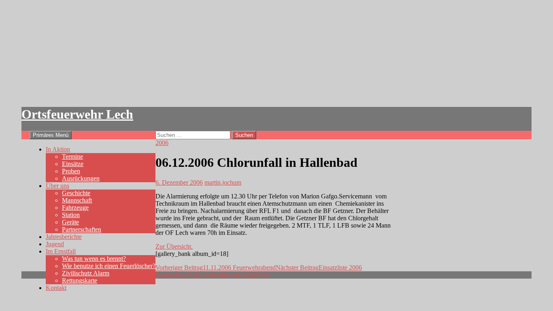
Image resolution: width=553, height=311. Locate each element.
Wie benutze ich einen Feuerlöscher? (108, 265)
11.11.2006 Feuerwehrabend (215, 267)
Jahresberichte (64, 236)
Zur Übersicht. (174, 246)
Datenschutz (171, 274)
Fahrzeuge (75, 207)
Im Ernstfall (61, 251)
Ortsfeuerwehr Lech (77, 114)
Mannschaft (77, 200)
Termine (72, 156)
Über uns (57, 185)
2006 (161, 142)
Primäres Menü (50, 135)
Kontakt (56, 287)
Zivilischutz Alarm (85, 273)
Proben (71, 171)
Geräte (70, 222)
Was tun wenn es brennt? (94, 258)
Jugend (55, 244)
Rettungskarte (79, 280)
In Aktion (58, 149)
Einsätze (72, 163)
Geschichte (76, 193)
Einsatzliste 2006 (319, 267)
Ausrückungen (81, 178)
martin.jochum (222, 182)
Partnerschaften (81, 229)
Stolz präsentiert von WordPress (229, 274)
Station (71, 214)
